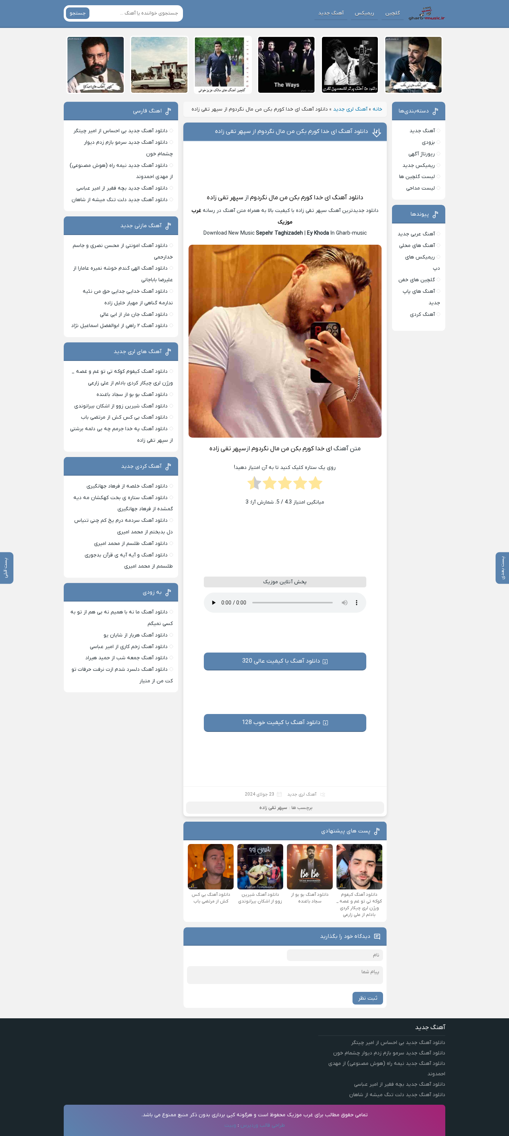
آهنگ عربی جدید (416, 234)
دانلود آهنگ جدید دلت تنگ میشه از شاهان (120, 199)
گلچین (392, 13)
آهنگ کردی (422, 314)
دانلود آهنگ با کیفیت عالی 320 (281, 661)
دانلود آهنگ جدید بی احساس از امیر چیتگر (120, 130)
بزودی (428, 142)
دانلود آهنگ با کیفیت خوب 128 (281, 722)
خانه (377, 109)
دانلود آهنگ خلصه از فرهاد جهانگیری (127, 486)
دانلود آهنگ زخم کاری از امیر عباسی (129, 646)
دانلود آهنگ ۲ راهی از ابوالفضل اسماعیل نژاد (119, 325)
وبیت (230, 1125)
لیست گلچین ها (417, 176)
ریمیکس (364, 13)
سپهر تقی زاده (225, 198)
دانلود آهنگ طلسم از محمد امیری (131, 543)
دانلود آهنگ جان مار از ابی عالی (134, 314)
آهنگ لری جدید (350, 109)
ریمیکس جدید (418, 165)
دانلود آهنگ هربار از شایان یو (136, 635)
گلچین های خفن (416, 279)
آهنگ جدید (331, 13)
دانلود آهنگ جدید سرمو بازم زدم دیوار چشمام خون (389, 1053)
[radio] (315, 485)
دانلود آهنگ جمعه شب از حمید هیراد (126, 657)
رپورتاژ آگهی (421, 154)
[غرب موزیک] (426, 13)
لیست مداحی (420, 188)
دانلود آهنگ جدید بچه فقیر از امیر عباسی (122, 188)
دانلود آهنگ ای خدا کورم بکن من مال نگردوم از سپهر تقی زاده (291, 131)
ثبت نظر (367, 998)
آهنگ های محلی (417, 245)
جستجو (78, 13)
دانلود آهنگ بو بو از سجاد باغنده (132, 394)
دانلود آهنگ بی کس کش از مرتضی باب (124, 417)
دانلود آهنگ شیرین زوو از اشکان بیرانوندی (121, 406)
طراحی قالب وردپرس (262, 1125)
